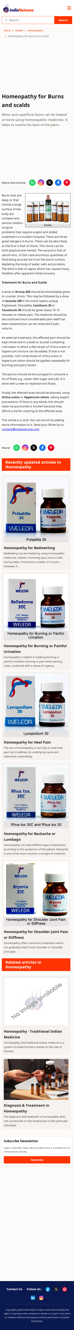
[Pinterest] (65, 1289)
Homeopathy (35, 30)
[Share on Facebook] (58, 182)
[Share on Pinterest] (67, 182)
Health (19, 30)
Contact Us (14, 1289)
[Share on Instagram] (41, 182)
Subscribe (37, 1159)
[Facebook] (48, 1289)
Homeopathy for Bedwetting (29, 547)
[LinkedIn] (33, 1298)
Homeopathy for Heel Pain (27, 742)
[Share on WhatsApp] (32, 182)
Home (7, 30)
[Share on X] (49, 182)
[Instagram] (41, 1298)
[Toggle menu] (69, 8)
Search (63, 20)
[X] (56, 1289)
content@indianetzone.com (20, 429)
